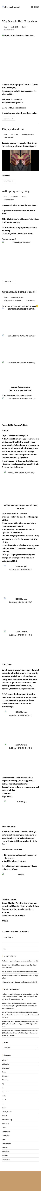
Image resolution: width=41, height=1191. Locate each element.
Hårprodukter (5, 1092)
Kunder (31, 134)
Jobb (3, 1104)
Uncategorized (6, 1159)
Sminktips (4, 1148)
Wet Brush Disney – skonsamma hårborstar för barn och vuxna (19, 972)
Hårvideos (25, 134)
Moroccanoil (5, 1124)
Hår (3, 1088)
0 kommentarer (9, 30)
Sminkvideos (5, 1151)
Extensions (5, 1076)
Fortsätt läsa (9, 119)
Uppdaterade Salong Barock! (19, 291)
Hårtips (24, 27)
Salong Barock (8, 300)
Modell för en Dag (7, 1120)
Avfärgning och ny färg (15, 191)
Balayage (4, 1060)
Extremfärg (5, 1080)
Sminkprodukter (6, 1144)
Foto (3, 1084)
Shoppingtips (18, 300)
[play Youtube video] (20, 160)
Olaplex (4, 1128)
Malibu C (4, 1116)
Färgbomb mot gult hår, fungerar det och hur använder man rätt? (20, 961)
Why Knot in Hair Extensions (19, 21)
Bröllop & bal (5, 1064)
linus (5, 27)
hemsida (23, 108)
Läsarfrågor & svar (7, 1112)
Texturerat (5, 1155)
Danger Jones (5, 1068)
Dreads (4, 1072)
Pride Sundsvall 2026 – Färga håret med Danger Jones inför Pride (19, 982)
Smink (3, 1140)
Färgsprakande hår (13, 129)
